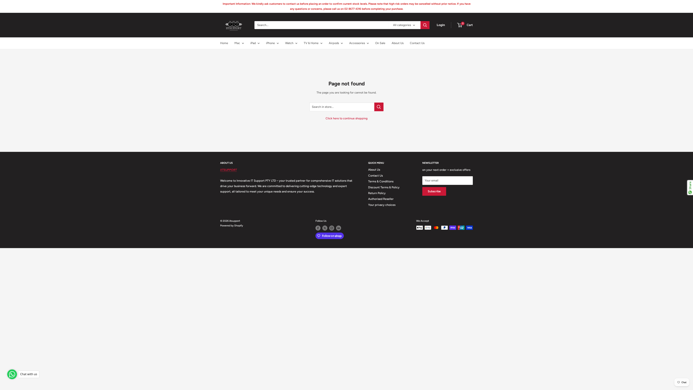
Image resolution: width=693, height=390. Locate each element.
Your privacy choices (381, 205)
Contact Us (417, 43)
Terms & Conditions (380, 181)
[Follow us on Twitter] (324, 228)
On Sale (380, 43)
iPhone (270, 43)
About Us (398, 43)
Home (224, 43)
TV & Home (311, 43)
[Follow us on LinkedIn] (338, 228)
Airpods (334, 43)
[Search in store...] (378, 107)
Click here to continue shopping (346, 118)
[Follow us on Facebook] (318, 228)
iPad (253, 43)
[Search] (425, 25)
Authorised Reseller (381, 199)
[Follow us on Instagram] (331, 228)
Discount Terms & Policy (384, 187)
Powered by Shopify (231, 225)
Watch (289, 43)
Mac (237, 43)
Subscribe (434, 191)
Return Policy (377, 193)
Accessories (357, 43)
